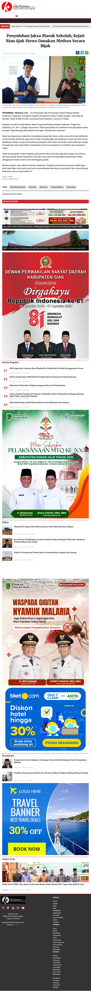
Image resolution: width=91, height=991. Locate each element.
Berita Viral (57, 972)
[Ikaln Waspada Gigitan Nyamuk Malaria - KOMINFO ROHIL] (45, 633)
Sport (55, 928)
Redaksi (55, 987)
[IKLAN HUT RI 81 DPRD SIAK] (45, 305)
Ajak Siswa (43, 187)
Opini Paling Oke (58, 942)
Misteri (55, 955)
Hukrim (55, 903)
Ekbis (55, 906)
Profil (55, 938)
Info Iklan (56, 980)
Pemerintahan (58, 917)
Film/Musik (57, 958)
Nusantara (56, 969)
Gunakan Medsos (57, 187)
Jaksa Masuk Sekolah (17, 187)
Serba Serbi (57, 965)
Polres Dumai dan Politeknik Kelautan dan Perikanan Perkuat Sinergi (43, 377)
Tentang (56, 983)
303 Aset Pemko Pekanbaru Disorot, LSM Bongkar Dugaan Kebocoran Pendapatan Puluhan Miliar (43, 227)
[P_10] (45, 719)
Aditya (17, 925)
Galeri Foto (5, 890)
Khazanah (56, 949)
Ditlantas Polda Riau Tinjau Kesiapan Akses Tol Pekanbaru (37, 385)
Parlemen (56, 960)
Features (56, 947)
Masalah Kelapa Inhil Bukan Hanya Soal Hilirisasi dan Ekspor (39, 402)
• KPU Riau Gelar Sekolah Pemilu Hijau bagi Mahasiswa (58, 26)
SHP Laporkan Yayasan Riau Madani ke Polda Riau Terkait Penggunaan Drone (46, 368)
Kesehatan (56, 933)
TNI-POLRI (56, 962)
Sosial (55, 931)
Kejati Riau (32, 187)
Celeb (55, 920)
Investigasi (56, 967)
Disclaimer (56, 978)
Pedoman (56, 985)
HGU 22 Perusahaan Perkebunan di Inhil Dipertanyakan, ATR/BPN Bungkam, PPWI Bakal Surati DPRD (45, 248)
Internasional (57, 945)
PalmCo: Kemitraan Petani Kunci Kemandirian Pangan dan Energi (45, 552)
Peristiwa (56, 915)
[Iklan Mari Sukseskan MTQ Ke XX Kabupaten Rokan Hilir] (45, 464)
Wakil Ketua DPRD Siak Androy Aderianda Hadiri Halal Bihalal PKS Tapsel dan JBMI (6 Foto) (43, 884)
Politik (55, 901)
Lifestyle (56, 922)
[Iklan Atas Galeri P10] (45, 819)
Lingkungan (57, 913)
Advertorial (57, 940)
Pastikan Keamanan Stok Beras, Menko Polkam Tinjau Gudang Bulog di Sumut (51, 773)
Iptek (54, 908)
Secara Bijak (71, 187)
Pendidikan (32, 53)
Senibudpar (57, 935)
